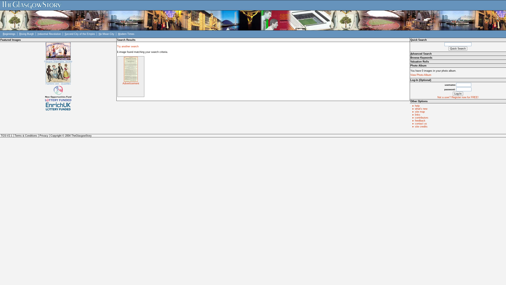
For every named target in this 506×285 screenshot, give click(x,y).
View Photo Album (420, 74)
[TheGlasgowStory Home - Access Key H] (33, 5)
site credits (421, 126)
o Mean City (106, 33)
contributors (421, 117)
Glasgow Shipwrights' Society (58, 61)
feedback (420, 120)
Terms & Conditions (26, 135)
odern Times (126, 33)
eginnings (9, 33)
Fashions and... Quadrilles (58, 84)
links (417, 114)
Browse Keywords (421, 57)
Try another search (128, 46)
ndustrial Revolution (49, 33)
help (417, 105)
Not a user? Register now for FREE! (458, 97)
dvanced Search (421, 53)
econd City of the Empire (80, 33)
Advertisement (131, 83)
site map (420, 111)
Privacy (44, 135)
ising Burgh (26, 33)
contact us (421, 123)
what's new (421, 108)
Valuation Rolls (419, 61)
